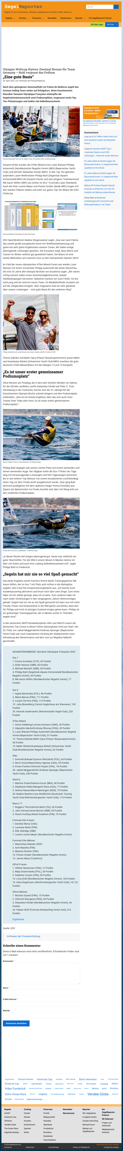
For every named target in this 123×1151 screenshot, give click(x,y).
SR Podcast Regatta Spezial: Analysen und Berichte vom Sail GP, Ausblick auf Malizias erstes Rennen (99, 188)
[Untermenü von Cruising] (27, 18)
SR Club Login (97, 24)
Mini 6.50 (115, 1094)
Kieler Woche (19, 1099)
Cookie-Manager (53, 1147)
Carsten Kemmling (90, 1121)
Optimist (32, 1094)
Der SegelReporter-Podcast (108, 1112)
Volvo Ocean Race (15, 1094)
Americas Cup (12, 1083)
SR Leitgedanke (89, 1113)
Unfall (68, 1088)
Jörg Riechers (9, 1079)
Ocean (10, 1128)
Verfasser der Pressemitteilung (23, 936)
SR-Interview (77, 1088)
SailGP (104, 1088)
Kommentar (8, 961)
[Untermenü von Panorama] (43, 18)
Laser (102, 1079)
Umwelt (48, 1088)
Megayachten (49, 1117)
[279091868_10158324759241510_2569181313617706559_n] (41, 459)
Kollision (49, 1084)
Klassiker (47, 1121)
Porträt (80, 1084)
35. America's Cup (57, 1094)
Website (6, 1010)
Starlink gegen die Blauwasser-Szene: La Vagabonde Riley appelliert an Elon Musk (101, 164)
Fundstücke (48, 1128)
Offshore (8, 1121)
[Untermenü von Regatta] (14, 18)
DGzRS (25, 1084)
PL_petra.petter (90, 161)
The (6, 1128)
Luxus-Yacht (59, 1088)
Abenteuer (71, 1094)
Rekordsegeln (91, 1084)
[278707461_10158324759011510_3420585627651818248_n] (41, 547)
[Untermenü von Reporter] (84, 18)
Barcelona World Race (35, 1088)
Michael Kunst (89, 1125)
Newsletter (67, 1109)
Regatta (7, 1109)
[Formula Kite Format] (41, 231)
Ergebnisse (18, 919)
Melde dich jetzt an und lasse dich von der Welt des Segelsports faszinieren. (99, 123)
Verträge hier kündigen (111, 1147)
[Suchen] (116, 7)
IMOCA (115, 1084)
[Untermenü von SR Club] (116, 24)
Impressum (8, 1147)
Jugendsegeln (36, 1084)
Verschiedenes (49, 1140)
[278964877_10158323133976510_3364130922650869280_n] (41, 156)
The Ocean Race (113, 1079)
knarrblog (59, 1079)
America (7, 1117)
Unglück (43, 1094)
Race (15, 1128)
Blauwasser (59, 1084)
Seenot (86, 1088)
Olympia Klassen (25, 1079)
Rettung (95, 1088)
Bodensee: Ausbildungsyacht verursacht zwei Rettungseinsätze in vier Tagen (98, 201)
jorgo (86, 136)
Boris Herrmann (88, 1079)
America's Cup (44, 1079)
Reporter (86, 1109)
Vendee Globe (98, 1094)
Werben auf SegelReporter (81, 1147)
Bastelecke (48, 1136)
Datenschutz (30, 1147)
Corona (81, 1094)
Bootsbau (114, 1088)
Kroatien (27, 1121)
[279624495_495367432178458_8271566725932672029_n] (31, 349)
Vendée (7, 1125)
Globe (13, 1125)
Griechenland (29, 1125)
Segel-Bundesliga (34, 1099)
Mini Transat (70, 1079)
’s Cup (13, 1117)
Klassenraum (68, 1113)
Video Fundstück (15, 1088)
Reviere (27, 1117)
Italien (26, 1132)
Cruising (104, 1084)
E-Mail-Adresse (10, 999)
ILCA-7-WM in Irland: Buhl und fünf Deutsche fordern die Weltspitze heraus (100, 140)
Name (6, 988)
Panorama (47, 1109)
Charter (27, 1113)
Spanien (27, 1128)
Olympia (8, 1099)
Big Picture (70, 1083)
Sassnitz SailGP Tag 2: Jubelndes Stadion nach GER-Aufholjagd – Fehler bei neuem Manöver (101, 152)
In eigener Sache (89, 1117)
